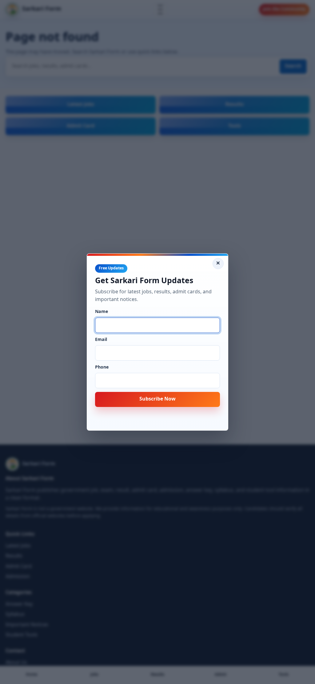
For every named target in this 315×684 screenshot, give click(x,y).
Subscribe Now (157, 399)
